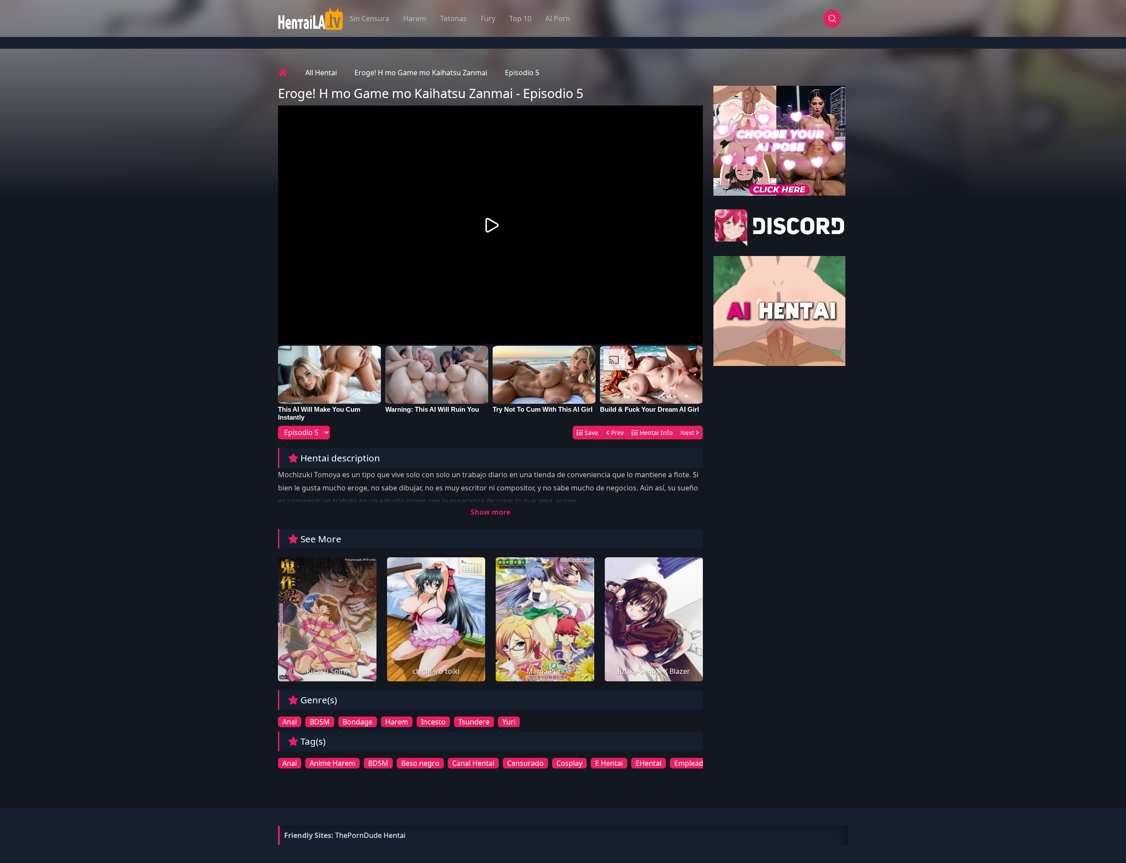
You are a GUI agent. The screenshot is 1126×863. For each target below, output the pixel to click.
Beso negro (420, 763)
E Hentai (609, 763)
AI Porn (557, 18)
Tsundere (474, 722)
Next (688, 432)
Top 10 (520, 18)
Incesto (433, 722)
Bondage (358, 722)
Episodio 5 (522, 72)
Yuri (508, 722)
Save (590, 432)
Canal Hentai (473, 763)
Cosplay (569, 763)
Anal (289, 722)
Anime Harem (332, 763)
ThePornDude (358, 835)
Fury (488, 18)
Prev (616, 432)
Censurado (525, 763)
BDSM (320, 722)
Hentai (395, 835)
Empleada (690, 763)
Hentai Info (655, 432)
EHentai (649, 763)
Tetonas (453, 18)
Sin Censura (369, 18)
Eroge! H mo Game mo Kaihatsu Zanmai (421, 72)
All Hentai (321, 72)
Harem (414, 18)
